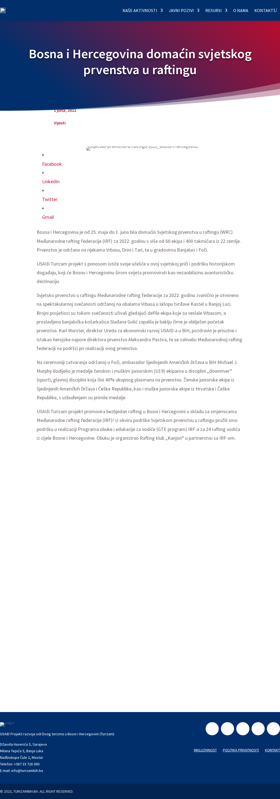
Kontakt (263, 10)
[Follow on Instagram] (227, 728)
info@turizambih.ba (27, 770)
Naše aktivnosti (139, 10)
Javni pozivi (181, 10)
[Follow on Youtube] (273, 728)
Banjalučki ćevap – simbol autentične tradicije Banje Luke (103, 558)
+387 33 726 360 (26, 764)
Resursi (213, 10)
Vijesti (60, 123)
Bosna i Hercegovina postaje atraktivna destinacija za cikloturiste (112, 630)
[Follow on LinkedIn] (242, 728)
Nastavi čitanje (56, 520)
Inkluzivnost (205, 750)
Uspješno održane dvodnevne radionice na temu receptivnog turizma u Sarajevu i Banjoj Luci (140, 486)
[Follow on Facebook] (212, 728)
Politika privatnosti (241, 750)
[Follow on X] (258, 728)
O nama (240, 10)
